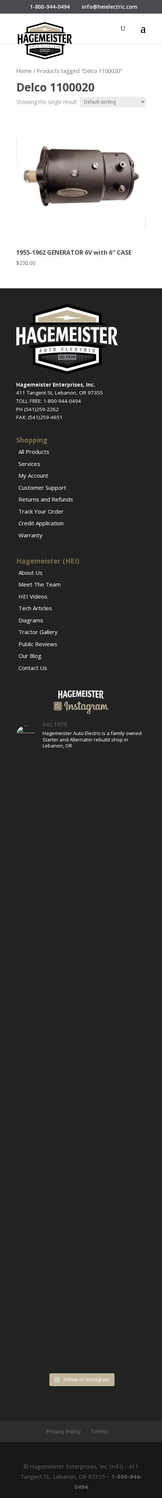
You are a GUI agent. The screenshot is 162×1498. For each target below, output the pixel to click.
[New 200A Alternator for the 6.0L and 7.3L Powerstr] (81, 1101)
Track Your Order (41, 511)
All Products (33, 451)
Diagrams (30, 620)
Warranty (30, 535)
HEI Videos (32, 596)
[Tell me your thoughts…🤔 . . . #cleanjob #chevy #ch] (81, 1024)
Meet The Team (39, 584)
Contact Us (32, 668)
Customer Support (42, 487)
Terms (99, 1431)
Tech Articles (35, 608)
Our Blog (29, 655)
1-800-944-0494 (50, 6)
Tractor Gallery (38, 632)
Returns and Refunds (45, 499)
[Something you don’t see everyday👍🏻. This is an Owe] (81, 947)
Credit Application (41, 523)
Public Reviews (37, 644)
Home (24, 70)
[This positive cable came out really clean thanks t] (81, 1177)
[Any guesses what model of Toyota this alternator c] (81, 794)
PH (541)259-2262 (37, 409)
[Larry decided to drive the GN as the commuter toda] (81, 871)
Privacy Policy (63, 1431)
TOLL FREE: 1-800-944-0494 (48, 401)
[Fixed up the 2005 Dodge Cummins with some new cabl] (81, 1330)
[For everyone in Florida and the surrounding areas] (81, 1254)
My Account (33, 475)
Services (29, 463)
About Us (30, 572)
